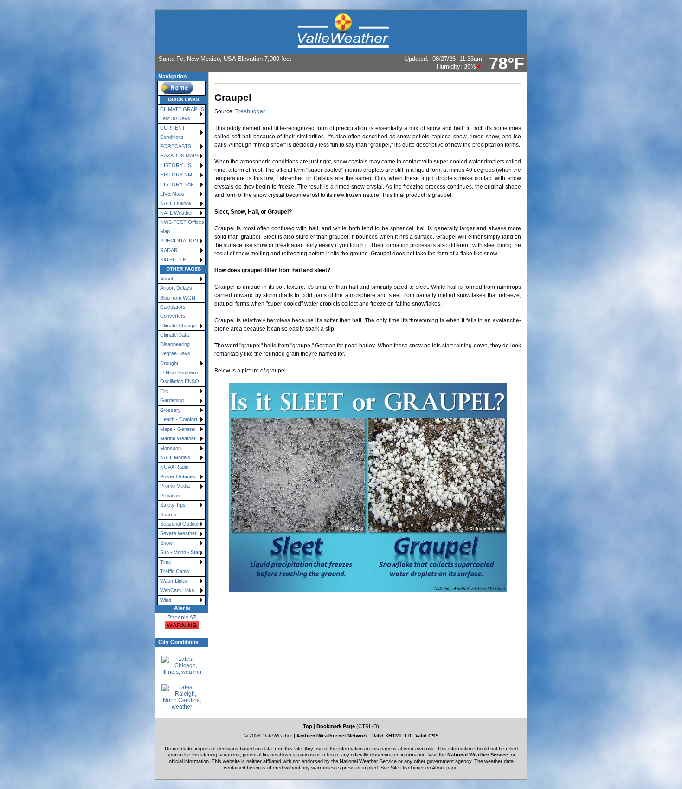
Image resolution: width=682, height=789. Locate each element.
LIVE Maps (172, 193)
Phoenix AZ (181, 617)
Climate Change (178, 325)
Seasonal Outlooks (181, 524)
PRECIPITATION (179, 240)
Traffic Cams (174, 571)
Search (168, 514)
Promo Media (175, 486)
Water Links (173, 581)
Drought (169, 363)
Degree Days (175, 353)
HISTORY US (175, 165)
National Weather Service (477, 754)
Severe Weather (178, 533)
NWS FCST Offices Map (182, 226)
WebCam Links (177, 590)
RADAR (169, 250)
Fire (164, 391)
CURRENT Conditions (172, 132)
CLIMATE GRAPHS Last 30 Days (182, 113)
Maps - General (177, 429)
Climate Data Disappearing (175, 339)
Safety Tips (173, 505)
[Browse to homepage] (341, 32)
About (166, 278)
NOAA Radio (174, 466)
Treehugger (250, 111)
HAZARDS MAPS (179, 155)
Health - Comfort (178, 419)
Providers (171, 495)
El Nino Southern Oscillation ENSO (179, 377)
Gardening (172, 400)
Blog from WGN (177, 297)
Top (307, 726)
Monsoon (170, 448)
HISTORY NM (176, 174)
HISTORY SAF (177, 184)
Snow (166, 543)
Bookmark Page (335, 726)
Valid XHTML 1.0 (391, 735)
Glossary (170, 410)
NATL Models (175, 457)
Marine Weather (178, 438)
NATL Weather (176, 212)
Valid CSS (426, 735)
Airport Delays (176, 288)
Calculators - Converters (174, 311)
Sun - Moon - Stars (181, 552)
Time (165, 562)
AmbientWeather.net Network (332, 735)
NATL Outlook (176, 203)
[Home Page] (181, 88)
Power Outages (177, 476)
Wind (165, 600)
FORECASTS (175, 146)
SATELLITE (173, 259)
